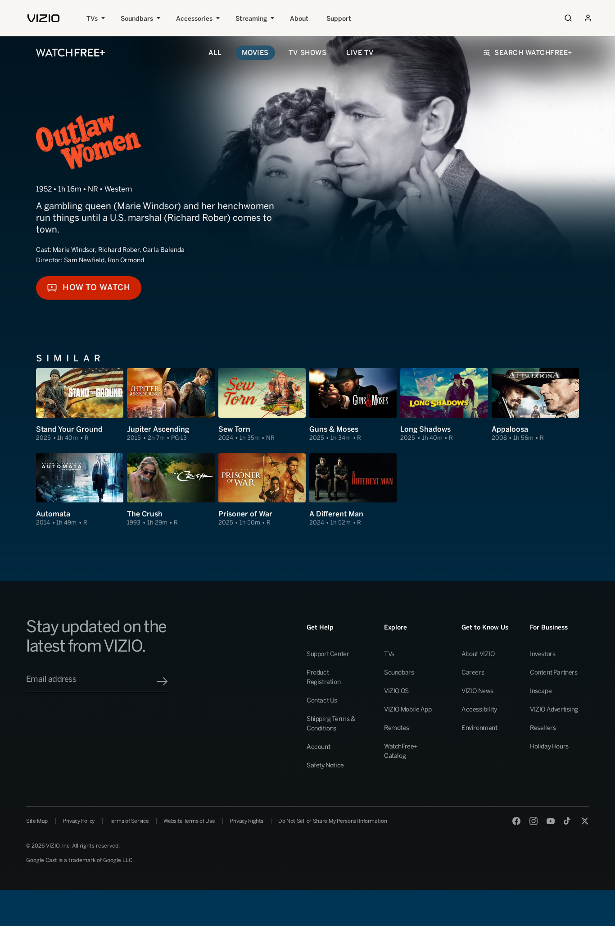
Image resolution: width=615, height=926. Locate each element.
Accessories (194, 19)
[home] (43, 18)
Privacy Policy (79, 821)
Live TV (360, 53)
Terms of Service (129, 821)
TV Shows (307, 53)
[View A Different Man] (353, 490)
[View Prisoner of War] (262, 490)
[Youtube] (551, 821)
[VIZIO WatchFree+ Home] (70, 53)
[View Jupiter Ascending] (170, 405)
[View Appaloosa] (535, 405)
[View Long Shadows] (444, 405)
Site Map (37, 821)
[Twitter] (585, 821)
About (299, 19)
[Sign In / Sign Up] (588, 18)
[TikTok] (568, 821)
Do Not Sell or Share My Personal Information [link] (332, 821)
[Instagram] (533, 821)
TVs (92, 19)
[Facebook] (516, 821)
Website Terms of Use (189, 821)
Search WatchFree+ (533, 53)
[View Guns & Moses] (353, 405)
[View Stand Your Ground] (79, 405)
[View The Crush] (170, 490)
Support (338, 19)
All (215, 53)
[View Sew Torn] (262, 405)
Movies (255, 53)
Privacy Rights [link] (246, 821)
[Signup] (162, 681)
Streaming (251, 19)
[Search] (568, 18)
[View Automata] (79, 490)
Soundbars (137, 19)
